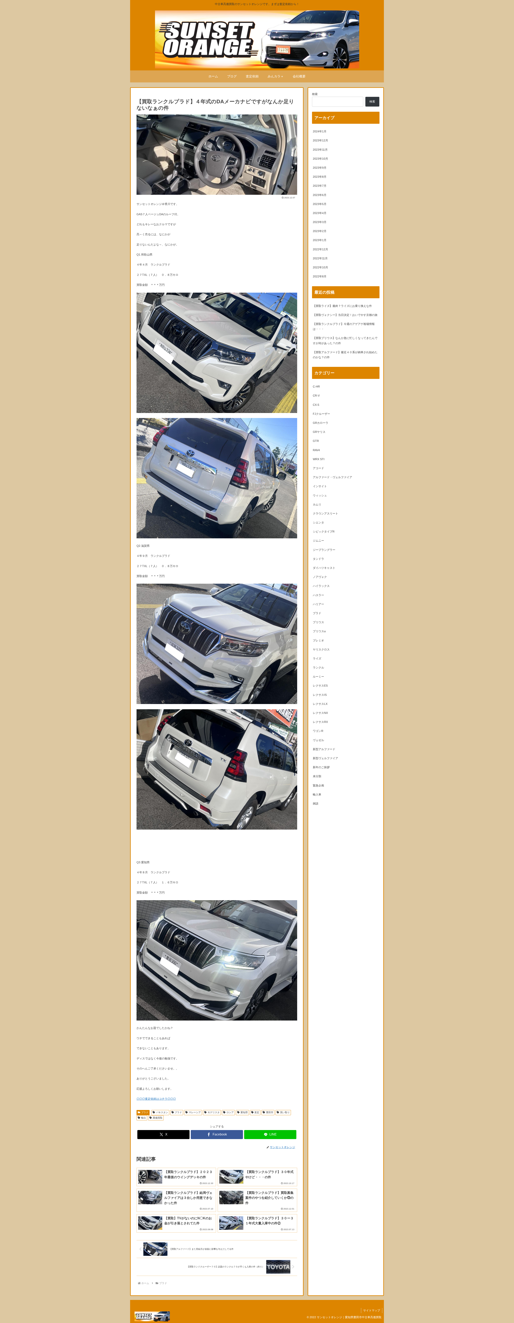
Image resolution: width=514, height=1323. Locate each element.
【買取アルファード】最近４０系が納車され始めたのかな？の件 (345, 355)
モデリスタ (214, 1112)
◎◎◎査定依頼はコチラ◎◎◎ (156, 1098)
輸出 (143, 1117)
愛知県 (244, 1112)
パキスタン (162, 1112)
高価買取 (157, 1117)
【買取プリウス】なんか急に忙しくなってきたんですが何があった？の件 (345, 340)
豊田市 (269, 1112)
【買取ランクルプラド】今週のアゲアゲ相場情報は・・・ (344, 326)
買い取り (285, 1112)
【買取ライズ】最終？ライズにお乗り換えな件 (342, 305)
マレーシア (195, 1112)
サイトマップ (371, 1310)
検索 (315, 94)
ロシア (230, 1112)
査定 (256, 1112)
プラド (144, 1112)
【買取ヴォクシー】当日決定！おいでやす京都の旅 (345, 315)
